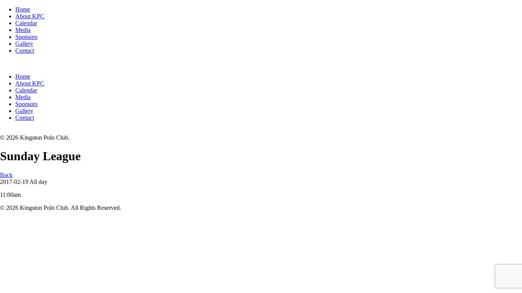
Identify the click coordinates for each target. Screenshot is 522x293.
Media (23, 30)
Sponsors (26, 37)
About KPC (29, 16)
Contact (24, 50)
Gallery (24, 43)
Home (22, 9)
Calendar (26, 23)
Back (6, 175)
